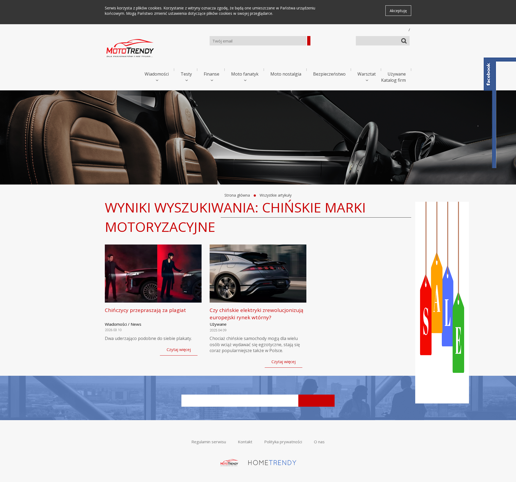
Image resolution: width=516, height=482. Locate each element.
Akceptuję (398, 10)
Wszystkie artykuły (276, 195)
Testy (186, 74)
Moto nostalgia (285, 74)
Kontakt (245, 441)
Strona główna (237, 195)
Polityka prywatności (283, 441)
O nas (319, 441)
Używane (397, 74)
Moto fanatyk (245, 74)
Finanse (211, 74)
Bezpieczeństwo (329, 74)
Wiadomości (157, 74)
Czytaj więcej (179, 349)
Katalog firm (393, 80)
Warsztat (366, 74)
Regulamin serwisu (208, 441)
